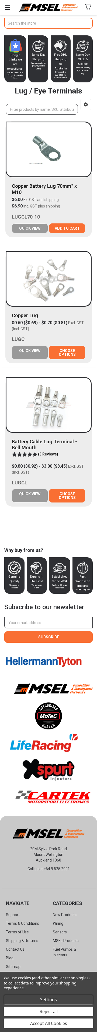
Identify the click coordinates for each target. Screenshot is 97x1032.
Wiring (58, 923)
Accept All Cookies (48, 1023)
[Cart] (89, 7)
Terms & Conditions (22, 923)
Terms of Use (17, 932)
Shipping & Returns (22, 941)
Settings (48, 1000)
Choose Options (67, 353)
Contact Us (15, 949)
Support (13, 915)
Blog (9, 958)
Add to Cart (67, 228)
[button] (86, 104)
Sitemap (13, 966)
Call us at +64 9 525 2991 (48, 869)
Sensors (60, 932)
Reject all (49, 1011)
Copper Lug (25, 315)
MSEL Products (66, 941)
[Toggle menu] (7, 7)
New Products (65, 915)
